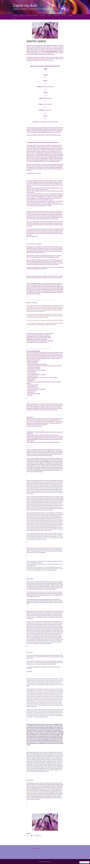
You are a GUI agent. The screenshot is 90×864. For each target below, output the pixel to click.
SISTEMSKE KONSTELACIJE (32, 15)
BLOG (14, 18)
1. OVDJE (45, 69)
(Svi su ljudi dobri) (45, 110)
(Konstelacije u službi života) (45, 86)
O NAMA (22, 15)
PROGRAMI (43, 15)
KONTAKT (70, 15)
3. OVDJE (45, 80)
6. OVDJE (40, 98)
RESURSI (63, 15)
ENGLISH (15, 15)
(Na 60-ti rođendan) (47, 98)
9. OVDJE (45, 116)
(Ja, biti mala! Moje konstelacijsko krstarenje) (45, 122)
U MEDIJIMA (56, 15)
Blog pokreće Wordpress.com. (45, 861)
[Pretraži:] (76, 15)
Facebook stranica (35, 848)
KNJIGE (49, 15)
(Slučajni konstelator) (45, 104)
